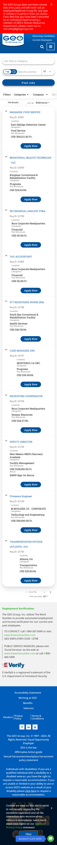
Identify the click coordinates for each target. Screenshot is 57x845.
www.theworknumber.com (19, 635)
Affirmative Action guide (28, 752)
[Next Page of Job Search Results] (50, 592)
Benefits (28, 703)
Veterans (28, 708)
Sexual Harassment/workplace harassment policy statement (28, 758)
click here (30, 791)
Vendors (8, 717)
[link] (28, 129)
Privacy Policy (18, 717)
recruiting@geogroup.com (18, 29)
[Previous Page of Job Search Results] (44, 592)
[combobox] (27, 61)
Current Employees (42, 39)
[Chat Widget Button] (50, 838)
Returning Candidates (44, 36)
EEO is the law (29, 747)
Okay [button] (28, 834)
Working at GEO (28, 698)
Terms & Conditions (37, 717)
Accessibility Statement (28, 692)
